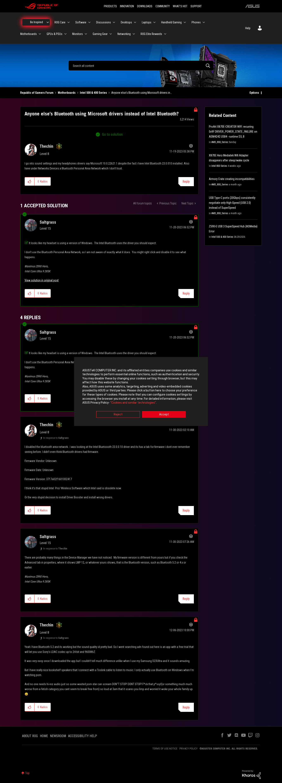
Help (247, 28)
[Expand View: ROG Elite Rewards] (165, 34)
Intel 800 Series (219, 165)
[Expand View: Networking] (134, 34)
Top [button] (27, 773)
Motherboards (67, 92)
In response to (56, 437)
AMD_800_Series (219, 142)
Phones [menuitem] (196, 22)
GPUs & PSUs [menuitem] (54, 34)
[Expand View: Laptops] (154, 22)
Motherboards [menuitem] (28, 34)
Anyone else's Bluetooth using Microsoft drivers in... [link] (141, 92)
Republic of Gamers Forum (36, 92)
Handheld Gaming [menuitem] (171, 22)
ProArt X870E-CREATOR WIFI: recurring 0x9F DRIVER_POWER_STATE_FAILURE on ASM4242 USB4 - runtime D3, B (233, 131)
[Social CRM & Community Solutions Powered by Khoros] (251, 774)
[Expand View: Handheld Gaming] (185, 22)
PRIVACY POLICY (188, 748)
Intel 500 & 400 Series (93, 92)
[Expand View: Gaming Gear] (111, 34)
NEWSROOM (58, 736)
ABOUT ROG (30, 736)
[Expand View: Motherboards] (40, 34)
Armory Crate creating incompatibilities (232, 179)
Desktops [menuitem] (126, 22)
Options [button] (254, 92)
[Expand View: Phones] (204, 22)
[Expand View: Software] (89, 22)
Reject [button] (118, 414)
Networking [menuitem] (124, 34)
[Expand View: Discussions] (114, 22)
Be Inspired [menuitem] (36, 22)
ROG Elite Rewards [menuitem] (151, 34)
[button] (29, 181)
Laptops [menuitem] (146, 22)
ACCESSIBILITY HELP (82, 736)
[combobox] (141, 66)
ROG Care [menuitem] (60, 22)
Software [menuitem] (80, 22)
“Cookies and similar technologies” (133, 402)
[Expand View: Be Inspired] (48, 22)
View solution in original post (42, 280)
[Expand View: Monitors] (86, 34)
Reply (186, 181)
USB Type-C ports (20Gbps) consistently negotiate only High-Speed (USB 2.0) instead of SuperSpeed (232, 202)
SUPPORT (196, 6)
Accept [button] (164, 414)
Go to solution (112, 134)
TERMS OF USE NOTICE (164, 748)
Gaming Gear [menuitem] (100, 34)
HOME (44, 736)
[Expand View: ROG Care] (68, 22)
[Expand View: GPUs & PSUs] (65, 34)
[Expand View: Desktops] (135, 22)
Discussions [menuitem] (103, 22)
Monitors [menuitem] (77, 34)
